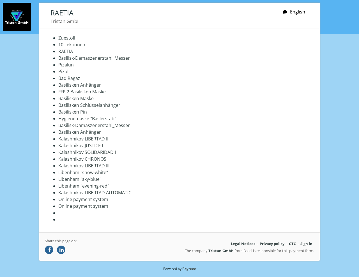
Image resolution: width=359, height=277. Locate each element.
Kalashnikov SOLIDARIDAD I (87, 152)
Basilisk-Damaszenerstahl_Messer (94, 58)
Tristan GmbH (221, 250)
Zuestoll (66, 38)
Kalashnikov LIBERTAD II (83, 139)
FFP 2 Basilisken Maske (82, 92)
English (297, 12)
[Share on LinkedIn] (61, 250)
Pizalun (66, 65)
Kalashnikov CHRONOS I (83, 159)
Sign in (306, 243)
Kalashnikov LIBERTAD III (83, 166)
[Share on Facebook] (49, 250)
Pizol (63, 71)
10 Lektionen (71, 44)
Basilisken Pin (72, 112)
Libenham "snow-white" (83, 172)
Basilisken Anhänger (79, 85)
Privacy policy (272, 243)
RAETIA (65, 51)
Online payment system (83, 199)
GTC (292, 243)
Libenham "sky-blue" (79, 179)
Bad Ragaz (69, 78)
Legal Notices (243, 243)
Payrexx (189, 268)
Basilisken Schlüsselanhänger (89, 105)
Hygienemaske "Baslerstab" (87, 119)
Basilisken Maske (76, 98)
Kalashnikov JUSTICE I (80, 145)
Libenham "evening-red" (83, 186)
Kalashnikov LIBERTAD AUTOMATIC (94, 193)
